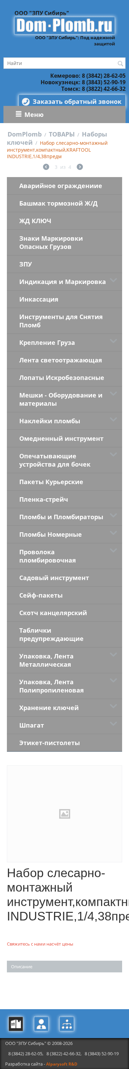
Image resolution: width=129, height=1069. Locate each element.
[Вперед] (80, 167)
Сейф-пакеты (41, 595)
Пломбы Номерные (50, 534)
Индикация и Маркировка (62, 281)
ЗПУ (25, 264)
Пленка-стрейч (43, 499)
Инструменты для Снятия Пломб (61, 321)
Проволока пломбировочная (47, 556)
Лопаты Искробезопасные (61, 377)
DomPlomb (25, 134)
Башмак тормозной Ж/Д (58, 203)
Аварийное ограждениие (60, 186)
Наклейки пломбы (49, 421)
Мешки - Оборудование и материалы (61, 399)
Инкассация (38, 299)
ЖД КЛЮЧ (35, 221)
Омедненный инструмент (61, 438)
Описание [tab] (21, 966)
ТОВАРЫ (62, 134)
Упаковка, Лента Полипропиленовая (51, 686)
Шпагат (31, 725)
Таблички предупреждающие (51, 634)
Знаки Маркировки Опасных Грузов (51, 242)
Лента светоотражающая (60, 360)
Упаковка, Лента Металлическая (46, 660)
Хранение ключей (49, 707)
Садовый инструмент (54, 578)
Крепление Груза (47, 342)
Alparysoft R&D (61, 1064)
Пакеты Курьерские (51, 482)
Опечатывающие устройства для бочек (54, 460)
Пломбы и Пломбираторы (61, 517)
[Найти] (120, 63)
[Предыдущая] (46, 167)
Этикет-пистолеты (49, 743)
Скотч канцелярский (53, 613)
